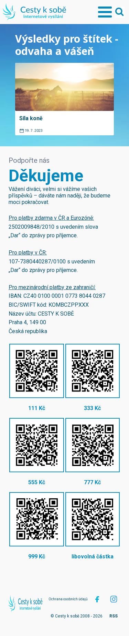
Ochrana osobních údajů (68, 599)
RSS (113, 616)
